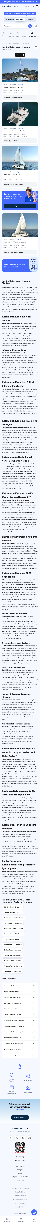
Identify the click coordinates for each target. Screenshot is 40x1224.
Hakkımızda (20, 1166)
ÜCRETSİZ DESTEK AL (20, 1117)
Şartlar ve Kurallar (20, 1196)
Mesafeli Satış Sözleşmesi (20, 1188)
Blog (20, 1173)
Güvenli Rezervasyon (20, 1199)
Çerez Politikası (20, 1192)
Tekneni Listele (20, 1160)
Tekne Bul (21, 1221)
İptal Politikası (20, 1203)
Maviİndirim (20, 1207)
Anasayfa (7, 1221)
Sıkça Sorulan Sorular (20, 1176)
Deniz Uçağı (20, 1157)
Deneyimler (20, 1180)
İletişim (20, 1169)
